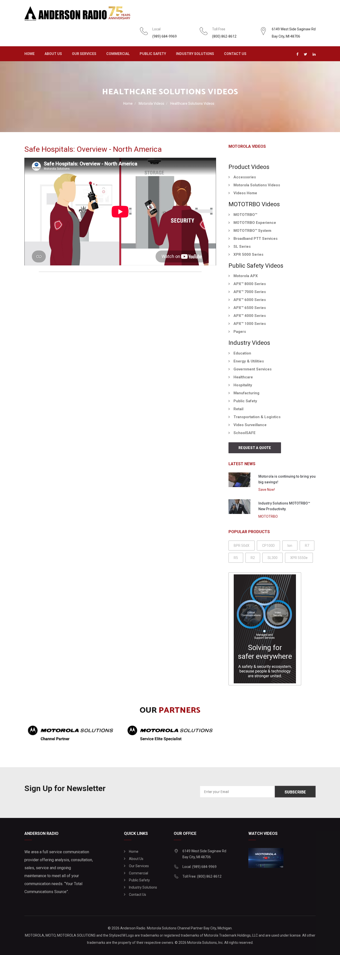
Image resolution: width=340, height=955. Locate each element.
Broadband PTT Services (255, 238)
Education (242, 353)
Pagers (239, 331)
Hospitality (242, 385)
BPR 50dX (241, 546)
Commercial (118, 54)
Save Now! (266, 490)
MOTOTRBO (268, 516)
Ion (289, 546)
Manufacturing (246, 393)
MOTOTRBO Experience (254, 222)
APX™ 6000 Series (249, 300)
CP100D (268, 546)
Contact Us (235, 54)
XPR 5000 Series (248, 254)
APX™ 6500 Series (249, 307)
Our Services (84, 54)
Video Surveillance (250, 425)
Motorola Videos (151, 103)
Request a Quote (254, 448)
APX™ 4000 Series (249, 315)
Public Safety (153, 54)
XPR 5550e (299, 558)
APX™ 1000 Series (249, 323)
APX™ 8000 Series (249, 284)
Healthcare (243, 377)
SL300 (273, 558)
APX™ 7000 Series (249, 292)
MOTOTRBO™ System (252, 230)
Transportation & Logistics (257, 417)
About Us (53, 54)
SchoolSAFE (244, 433)
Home (29, 54)
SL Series (242, 246)
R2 (253, 558)
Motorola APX (245, 276)
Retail (238, 409)
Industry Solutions (195, 54)
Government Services (252, 369)
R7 (307, 546)
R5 (236, 558)
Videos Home (245, 193)
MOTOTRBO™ (245, 214)
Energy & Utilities (248, 361)
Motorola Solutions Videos (256, 185)
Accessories (244, 177)
